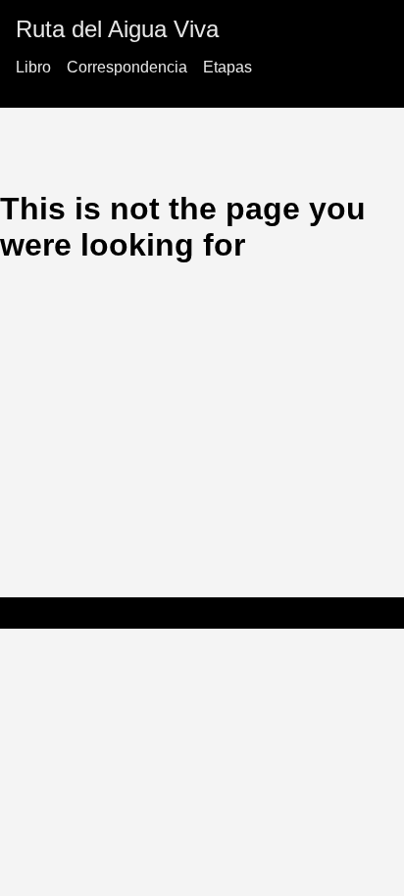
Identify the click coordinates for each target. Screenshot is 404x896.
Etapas (227, 67)
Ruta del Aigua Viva (117, 29)
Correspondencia (127, 67)
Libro (33, 67)
